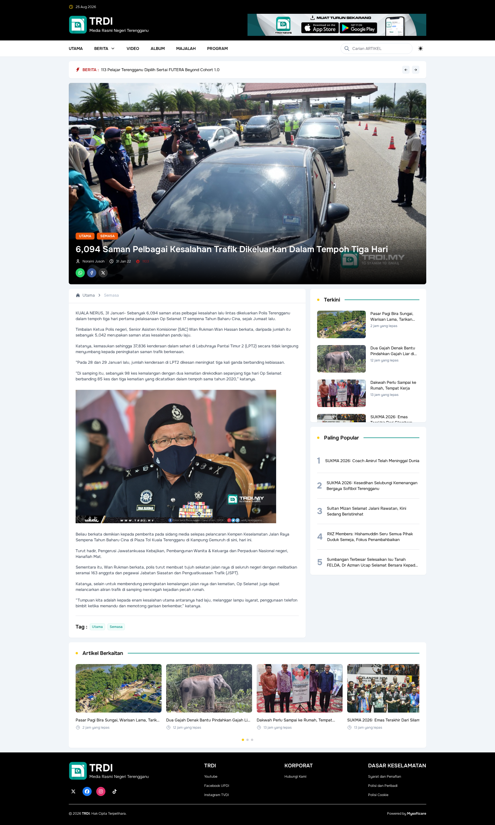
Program (217, 48)
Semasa (107, 236)
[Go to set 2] (247, 740)
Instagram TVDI (216, 795)
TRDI (86, 813)
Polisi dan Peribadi (383, 785)
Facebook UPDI (216, 785)
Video (133, 48)
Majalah (186, 48)
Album (158, 48)
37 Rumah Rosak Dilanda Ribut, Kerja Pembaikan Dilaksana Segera (162, 69)
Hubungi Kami (295, 776)
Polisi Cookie (378, 795)
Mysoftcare (416, 813)
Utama (76, 48)
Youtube (210, 776)
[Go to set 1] (243, 740)
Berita (101, 48)
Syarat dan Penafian (384, 776)
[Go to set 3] (252, 740)
